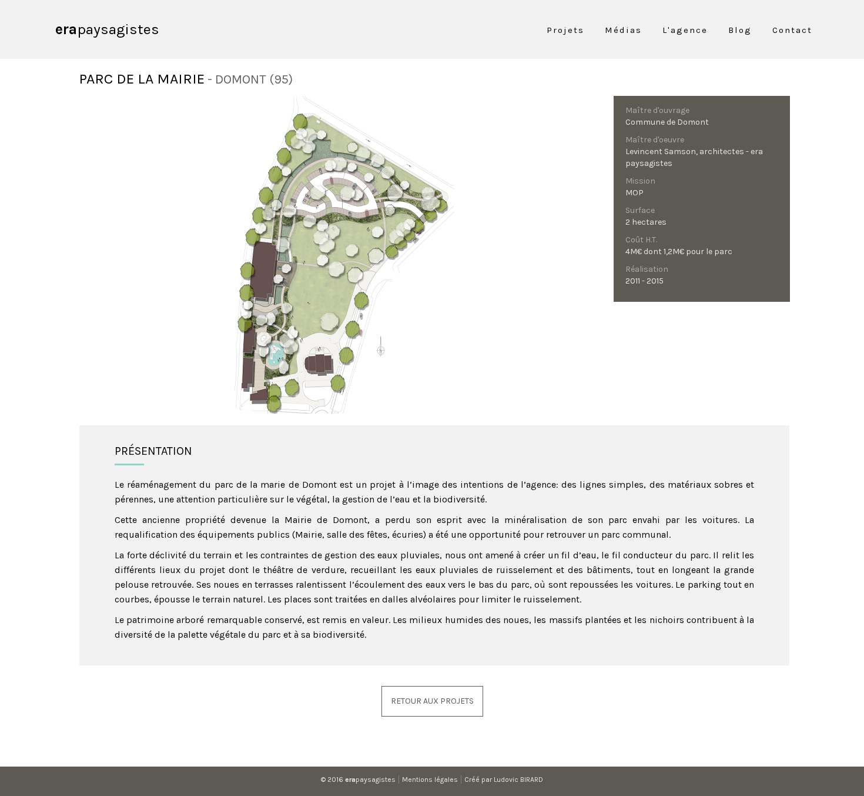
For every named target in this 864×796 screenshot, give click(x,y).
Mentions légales (430, 779)
